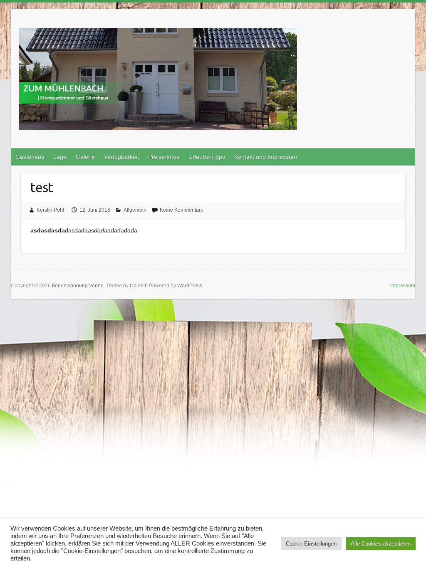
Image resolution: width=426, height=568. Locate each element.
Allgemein (135, 210)
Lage (60, 156)
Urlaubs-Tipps (206, 156)
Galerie (85, 156)
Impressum (402, 286)
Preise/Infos (163, 156)
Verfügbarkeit (121, 156)
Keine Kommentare (181, 210)
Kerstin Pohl (50, 210)
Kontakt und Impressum (265, 156)
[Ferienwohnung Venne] (158, 80)
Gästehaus (29, 156)
